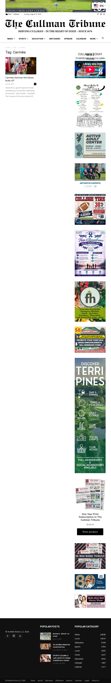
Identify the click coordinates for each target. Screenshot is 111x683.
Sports (40, 680)
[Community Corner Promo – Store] (90, 339)
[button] (103, 38)
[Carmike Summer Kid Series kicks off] (20, 65)
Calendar (78, 680)
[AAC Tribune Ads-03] (90, 145)
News (33, 680)
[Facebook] (97, 14)
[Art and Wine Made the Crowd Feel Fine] (45, 646)
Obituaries (59, 680)
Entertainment (11, 73)
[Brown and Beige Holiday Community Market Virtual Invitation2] (90, 105)
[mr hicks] (90, 601)
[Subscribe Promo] (90, 556)
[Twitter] (104, 14)
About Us (95, 680)
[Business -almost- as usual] (45, 636)
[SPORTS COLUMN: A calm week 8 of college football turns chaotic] (45, 658)
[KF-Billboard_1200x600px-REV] (90, 581)
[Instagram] (100, 14)
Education (49, 680)
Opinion (69, 680)
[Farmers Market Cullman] (90, 301)
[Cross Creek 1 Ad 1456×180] (55, 6)
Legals (86, 680)
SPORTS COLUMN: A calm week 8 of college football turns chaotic (61, 658)
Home (7, 47)
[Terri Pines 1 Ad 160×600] (90, 415)
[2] (90, 175)
